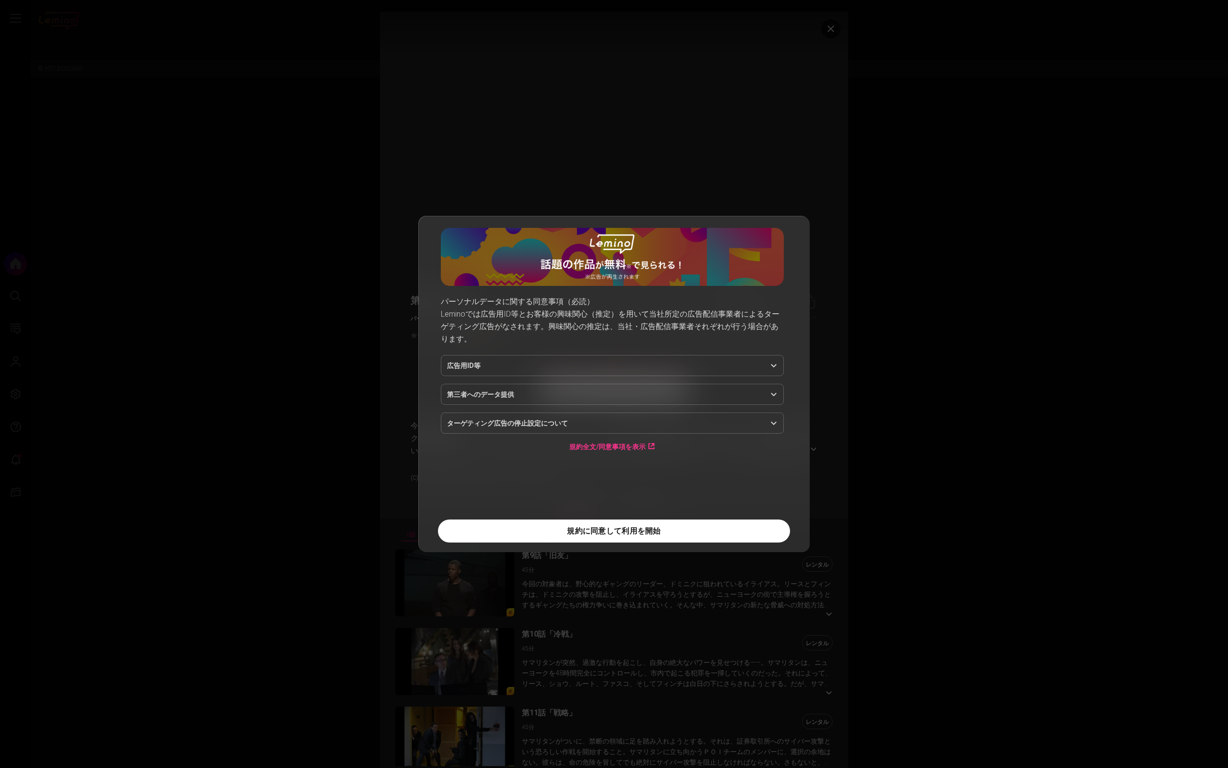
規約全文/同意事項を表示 (607, 446)
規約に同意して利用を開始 (614, 530)
